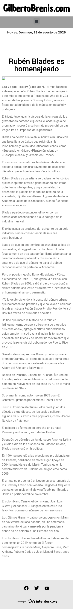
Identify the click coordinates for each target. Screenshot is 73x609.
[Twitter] (36, 588)
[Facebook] (26, 588)
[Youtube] (46, 588)
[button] (37, 21)
